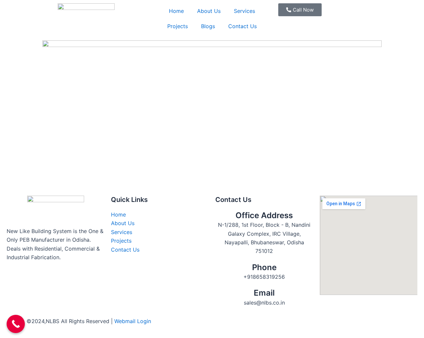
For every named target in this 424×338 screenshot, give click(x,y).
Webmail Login (132, 321)
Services (244, 11)
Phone (264, 267)
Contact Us (242, 26)
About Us (209, 11)
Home (176, 11)
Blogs (208, 26)
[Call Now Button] (16, 324)
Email (264, 293)
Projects (177, 26)
